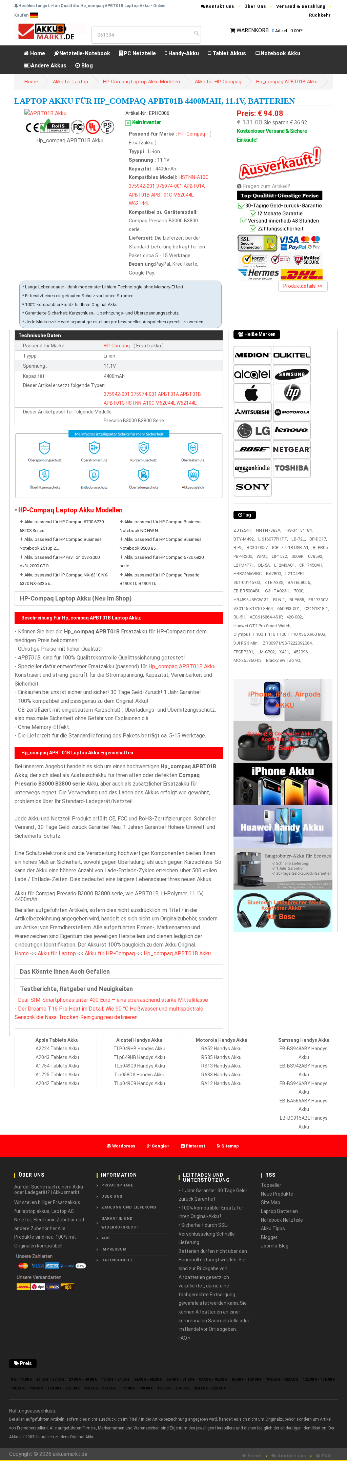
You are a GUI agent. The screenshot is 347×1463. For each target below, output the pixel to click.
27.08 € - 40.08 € (83, 1379)
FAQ (325, 1455)
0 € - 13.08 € (21, 1379)
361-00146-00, (247, 582)
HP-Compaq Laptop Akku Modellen (141, 82)
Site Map (270, 1202)
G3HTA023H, (277, 590)
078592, (315, 556)
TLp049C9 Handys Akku (139, 1083)
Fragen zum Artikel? (266, 186)
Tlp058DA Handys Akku (139, 1074)
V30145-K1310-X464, (253, 608)
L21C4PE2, (295, 573)
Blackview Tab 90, (283, 660)
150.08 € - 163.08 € (63, 1388)
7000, (299, 590)
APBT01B (139, 195)
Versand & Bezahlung (301, 6)
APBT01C (161, 195)
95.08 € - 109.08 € (246, 1379)
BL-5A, (264, 565)
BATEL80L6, (299, 582)
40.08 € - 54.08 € (115, 1379)
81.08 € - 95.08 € (213, 1379)
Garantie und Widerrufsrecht (120, 1223)
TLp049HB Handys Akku (139, 1057)
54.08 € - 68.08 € (148, 1379)
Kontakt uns (220, 6)
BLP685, (297, 599)
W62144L (139, 203)
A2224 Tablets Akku (57, 1048)
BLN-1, (279, 599)
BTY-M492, (244, 539)
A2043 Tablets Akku (57, 1057)
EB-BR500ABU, (247, 590)
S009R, (298, 556)
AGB (105, 1238)
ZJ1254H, (242, 530)
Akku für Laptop (70, 82)
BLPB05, (321, 547)
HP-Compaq (192, 134)
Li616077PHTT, (273, 539)
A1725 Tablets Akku (57, 1074)
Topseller (271, 1185)
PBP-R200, (243, 556)
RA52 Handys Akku (221, 1048)
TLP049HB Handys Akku (139, 1048)
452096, (301, 651)
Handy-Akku (183, 53)
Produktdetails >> (303, 286)
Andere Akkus (48, 65)
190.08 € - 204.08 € (173, 1388)
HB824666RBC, (248, 573)
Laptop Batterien (279, 1211)
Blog (86, 65)
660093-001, (289, 608)
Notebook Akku (280, 53)
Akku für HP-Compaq (218, 82)
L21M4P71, (244, 565)
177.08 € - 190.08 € (137, 1388)
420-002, (294, 616)
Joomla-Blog (274, 1245)
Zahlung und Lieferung (128, 1207)
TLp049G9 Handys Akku (139, 1066)
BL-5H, (239, 616)
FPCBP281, (243, 651)
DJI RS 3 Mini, (246, 643)
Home (37, 53)
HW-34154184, (299, 530)
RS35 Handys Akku (221, 1057)
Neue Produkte (277, 1194)
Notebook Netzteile (282, 1220)
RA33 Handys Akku (221, 1074)
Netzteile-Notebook (84, 53)
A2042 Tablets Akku (57, 1083)
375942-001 (142, 186)
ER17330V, (318, 599)
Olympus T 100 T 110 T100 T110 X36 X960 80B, (279, 634)
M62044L (183, 195)
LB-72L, (298, 539)
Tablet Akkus (228, 53)
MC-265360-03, (248, 660)
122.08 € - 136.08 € (319, 1379)
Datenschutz (117, 1260)
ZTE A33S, (274, 582)
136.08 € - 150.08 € (27, 1388)
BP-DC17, (318, 539)
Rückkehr (320, 15)
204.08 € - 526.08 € (210, 1388)
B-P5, (238, 547)
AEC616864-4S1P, (266, 616)
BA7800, (274, 573)
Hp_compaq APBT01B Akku (287, 82)
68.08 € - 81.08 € (180, 1379)
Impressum (114, 1249)
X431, (284, 651)
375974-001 (169, 186)
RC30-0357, (258, 547)
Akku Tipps (273, 1228)
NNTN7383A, (268, 530)
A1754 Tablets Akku (57, 1066)
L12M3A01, (285, 565)
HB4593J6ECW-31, (251, 599)
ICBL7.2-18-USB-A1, (290, 547)
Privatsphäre (117, 1185)
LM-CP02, (267, 651)
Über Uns (255, 6)
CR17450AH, (311, 565)
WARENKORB (253, 30)
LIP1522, (280, 556)
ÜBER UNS (111, 1196)
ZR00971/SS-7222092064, (288, 643)
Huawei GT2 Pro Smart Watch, (262, 625)
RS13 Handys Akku (221, 1066)
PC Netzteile (140, 53)
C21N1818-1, (316, 608)
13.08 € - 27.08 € (50, 1379)
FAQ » (184, 1338)
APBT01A (194, 186)
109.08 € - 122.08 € (282, 1379)
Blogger (269, 1237)
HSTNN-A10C (193, 177)
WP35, (262, 556)
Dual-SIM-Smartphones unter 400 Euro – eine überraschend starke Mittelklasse (113, 1000)
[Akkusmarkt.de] (50, 31)
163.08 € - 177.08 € (100, 1388)
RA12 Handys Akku (221, 1083)
